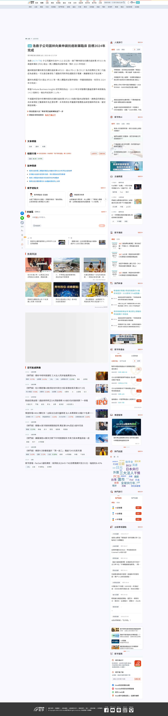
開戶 (139, 369)
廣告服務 (64, 708)
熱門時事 (61, 7)
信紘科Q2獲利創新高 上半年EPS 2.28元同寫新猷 (43, 242)
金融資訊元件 (73, 708)
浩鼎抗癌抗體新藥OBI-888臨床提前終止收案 (44, 181)
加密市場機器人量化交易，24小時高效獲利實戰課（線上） (130, 264)
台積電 (119, 513)
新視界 (110, 7)
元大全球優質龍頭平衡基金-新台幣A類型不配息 (123, 378)
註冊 (138, 2)
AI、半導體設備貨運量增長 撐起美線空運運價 (66, 276)
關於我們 (50, 708)
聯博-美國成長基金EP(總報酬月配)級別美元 (123, 367)
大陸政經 (121, 197)
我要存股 (102, 153)
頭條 (30, 7)
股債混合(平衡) (122, 383)
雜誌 (122, 7)
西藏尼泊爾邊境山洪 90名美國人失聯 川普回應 (38, 300)
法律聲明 (99, 708)
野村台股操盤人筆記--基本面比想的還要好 (66, 300)
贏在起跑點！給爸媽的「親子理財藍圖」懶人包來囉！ (55, 153)
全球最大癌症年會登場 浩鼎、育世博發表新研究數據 (47, 174)
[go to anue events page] (128, 2)
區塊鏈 (92, 7)
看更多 (103, 187)
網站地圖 (92, 708)
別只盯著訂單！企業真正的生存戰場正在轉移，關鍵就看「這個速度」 (38, 276)
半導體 (119, 519)
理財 (103, 7)
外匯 (69, 3)
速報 (68, 7)
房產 (98, 7)
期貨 (85, 7)
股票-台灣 (121, 394)
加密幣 (81, 3)
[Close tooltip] (38, 244)
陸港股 (58, 3)
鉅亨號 (94, 3)
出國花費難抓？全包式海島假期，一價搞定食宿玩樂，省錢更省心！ (94, 276)
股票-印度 (121, 402)
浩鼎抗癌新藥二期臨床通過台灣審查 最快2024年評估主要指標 (50, 171)
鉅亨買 (87, 3)
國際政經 (121, 182)
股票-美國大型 (122, 372)
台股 (47, 3)
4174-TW (37, 60)
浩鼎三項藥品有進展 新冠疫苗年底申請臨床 (44, 178)
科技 (47, 7)
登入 (134, 2)
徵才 (87, 708)
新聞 (41, 3)
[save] (22, 239)
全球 (74, 3)
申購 (139, 380)
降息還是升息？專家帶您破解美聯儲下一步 (46, 111)
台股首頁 (94, 153)
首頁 (36, 3)
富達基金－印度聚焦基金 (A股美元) (124, 399)
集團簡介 (57, 708)
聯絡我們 (81, 708)
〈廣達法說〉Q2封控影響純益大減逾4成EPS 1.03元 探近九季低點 (84, 242)
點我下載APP (50, 115)
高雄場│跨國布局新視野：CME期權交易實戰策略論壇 (130, 273)
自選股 (137, 7)
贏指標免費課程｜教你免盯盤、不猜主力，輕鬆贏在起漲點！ (130, 246)
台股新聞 (35, 39)
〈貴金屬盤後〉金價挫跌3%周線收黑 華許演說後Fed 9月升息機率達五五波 (94, 300)
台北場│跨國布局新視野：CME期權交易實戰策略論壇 (130, 255)
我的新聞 (129, 7)
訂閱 (100, 3)
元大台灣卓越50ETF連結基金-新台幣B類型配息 (123, 389)
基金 (64, 3)
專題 (116, 7)
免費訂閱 (137, 679)
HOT (120, 243)
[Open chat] (22, 244)
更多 (138, 49)
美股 (52, 3)
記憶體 (119, 507)
